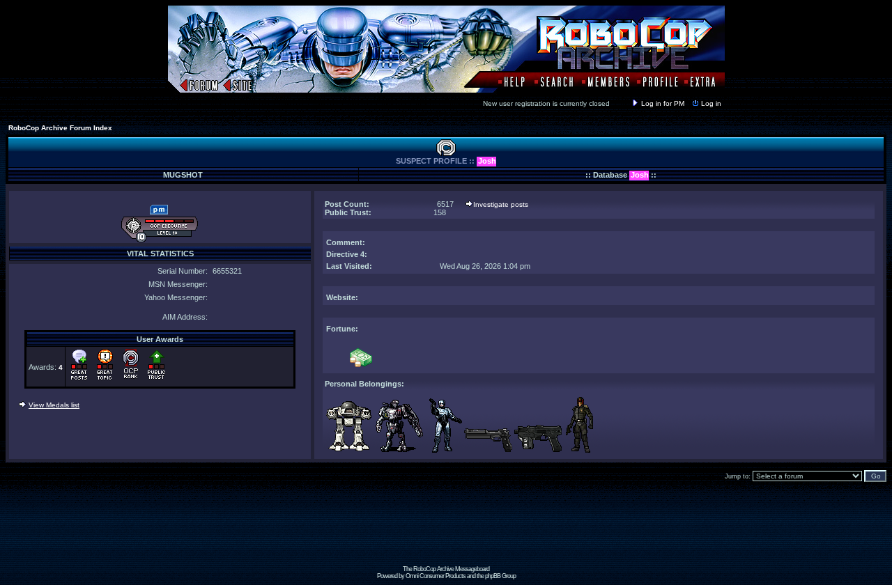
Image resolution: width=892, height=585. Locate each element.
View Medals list (54, 405)
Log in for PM (662, 103)
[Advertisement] (446, 534)
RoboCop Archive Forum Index (60, 128)
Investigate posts (500, 204)
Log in (711, 103)
